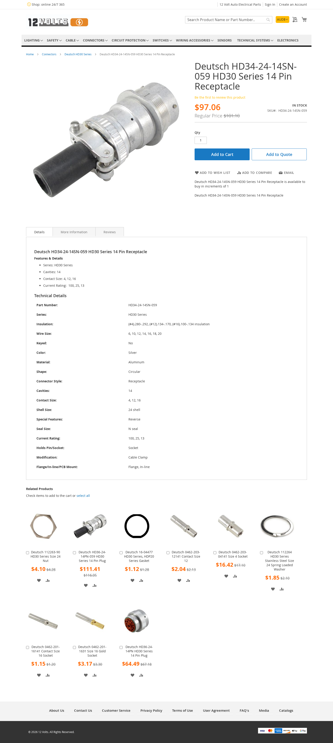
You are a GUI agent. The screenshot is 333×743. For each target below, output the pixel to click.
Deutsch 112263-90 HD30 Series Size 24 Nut (45, 556)
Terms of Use (182, 710)
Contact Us (83, 710)
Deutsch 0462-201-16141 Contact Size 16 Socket (45, 651)
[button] (282, 19)
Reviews (110, 232)
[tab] (39, 231)
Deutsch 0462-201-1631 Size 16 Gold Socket (92, 651)
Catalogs (286, 710)
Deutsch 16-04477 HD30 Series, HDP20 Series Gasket (139, 556)
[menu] (166, 40)
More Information (74, 232)
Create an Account (293, 4)
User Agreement (216, 710)
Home (30, 54)
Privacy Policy (151, 710)
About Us (56, 710)
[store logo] (57, 21)
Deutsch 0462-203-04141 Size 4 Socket (233, 554)
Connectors (49, 54)
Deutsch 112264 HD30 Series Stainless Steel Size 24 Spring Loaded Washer (279, 560)
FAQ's (244, 710)
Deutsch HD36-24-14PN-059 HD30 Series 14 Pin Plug (92, 556)
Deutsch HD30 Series (78, 54)
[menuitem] (33, 40)
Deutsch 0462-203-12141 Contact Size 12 (186, 556)
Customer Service (116, 710)
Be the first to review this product (220, 97)
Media (264, 710)
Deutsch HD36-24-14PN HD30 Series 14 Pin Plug (139, 651)
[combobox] (228, 19)
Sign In (270, 4)
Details (39, 232)
